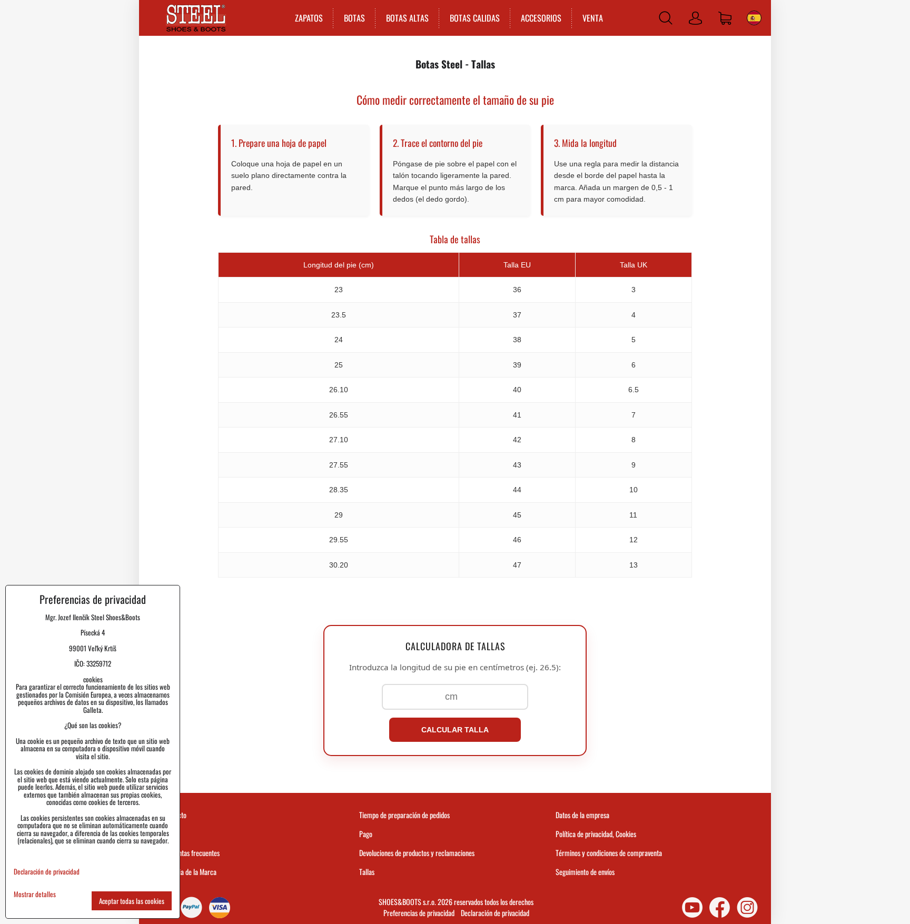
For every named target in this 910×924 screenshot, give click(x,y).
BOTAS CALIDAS (475, 18)
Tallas (366, 871)
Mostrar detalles (35, 894)
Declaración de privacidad (495, 912)
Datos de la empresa (582, 814)
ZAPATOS (309, 18)
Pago (365, 833)
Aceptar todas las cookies (131, 901)
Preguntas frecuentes (191, 852)
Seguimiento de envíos (585, 871)
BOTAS (354, 18)
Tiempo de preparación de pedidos (404, 814)
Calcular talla (455, 730)
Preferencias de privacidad (418, 912)
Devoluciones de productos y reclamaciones (416, 852)
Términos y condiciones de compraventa (609, 852)
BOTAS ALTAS (407, 18)
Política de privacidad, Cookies (596, 833)
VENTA (592, 18)
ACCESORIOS (541, 18)
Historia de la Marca (189, 871)
